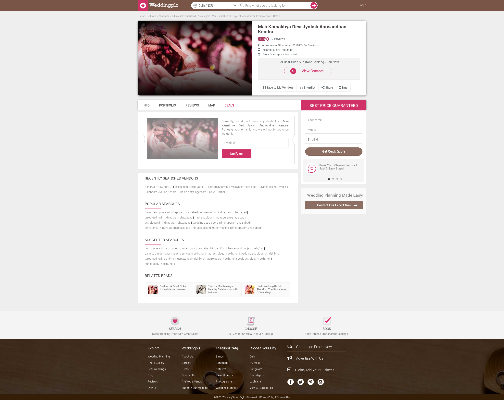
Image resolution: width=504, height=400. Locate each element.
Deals (229, 105)
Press (185, 369)
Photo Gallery (156, 363)
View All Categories (261, 388)
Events (152, 388)
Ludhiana (255, 381)
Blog (150, 375)
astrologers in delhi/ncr (221, 258)
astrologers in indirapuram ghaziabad (168, 222)
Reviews (192, 105)
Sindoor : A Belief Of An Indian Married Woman (173, 287)
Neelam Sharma (218, 187)
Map (211, 105)
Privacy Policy (267, 397)
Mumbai (255, 363)
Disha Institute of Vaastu (190, 187)
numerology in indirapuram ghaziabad (223, 212)
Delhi (253, 356)
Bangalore (256, 369)
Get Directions (311, 45)
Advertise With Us (309, 358)
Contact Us (188, 375)
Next (309, 168)
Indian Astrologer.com (193, 192)
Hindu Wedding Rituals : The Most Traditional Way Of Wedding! (271, 289)
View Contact (312, 70)
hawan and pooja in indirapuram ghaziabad (171, 212)
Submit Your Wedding (195, 388)
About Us (187, 356)
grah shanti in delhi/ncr (212, 248)
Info (146, 105)
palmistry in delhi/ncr (157, 253)
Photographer (224, 381)
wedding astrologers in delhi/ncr (260, 253)
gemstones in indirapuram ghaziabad (167, 228)
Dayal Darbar (217, 192)
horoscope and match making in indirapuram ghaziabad (227, 228)
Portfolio (167, 105)
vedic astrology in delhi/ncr (254, 258)
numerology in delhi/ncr (159, 264)
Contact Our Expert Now (334, 205)
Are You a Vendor (192, 381)
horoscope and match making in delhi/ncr (170, 248)
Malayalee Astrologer (244, 187)
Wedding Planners (227, 388)
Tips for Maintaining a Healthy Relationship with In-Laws (222, 289)
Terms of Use (283, 397)
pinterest (311, 382)
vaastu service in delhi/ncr (188, 253)
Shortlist (309, 87)
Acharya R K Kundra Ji (158, 187)
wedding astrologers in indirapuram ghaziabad (221, 222)
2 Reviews (279, 39)
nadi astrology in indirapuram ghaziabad (219, 217)
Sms (344, 87)
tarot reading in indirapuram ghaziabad (169, 217)
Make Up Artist (225, 375)
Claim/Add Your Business (314, 370)
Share (328, 87)
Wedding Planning (159, 356)
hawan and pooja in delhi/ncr (246, 248)
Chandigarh (257, 375)
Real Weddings (157, 369)
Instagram (321, 382)
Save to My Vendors (280, 87)
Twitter (300, 382)
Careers (186, 363)
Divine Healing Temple (272, 187)
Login (362, 5)
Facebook (290, 382)
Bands (220, 356)
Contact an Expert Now (314, 346)
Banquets (222, 363)
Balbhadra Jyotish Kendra (161, 192)
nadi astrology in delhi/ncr (222, 253)
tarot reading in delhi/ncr (160, 258)
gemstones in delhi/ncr (191, 258)
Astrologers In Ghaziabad (283, 54)
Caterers (221, 369)
